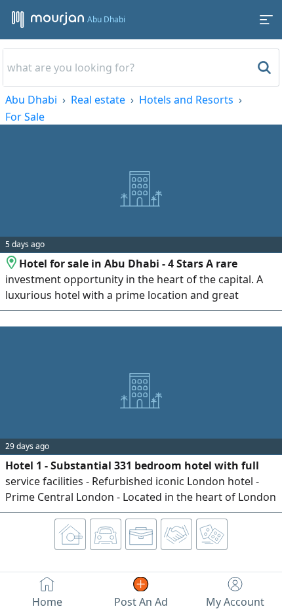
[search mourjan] (263, 68)
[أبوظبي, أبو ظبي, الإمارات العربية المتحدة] (12, 263)
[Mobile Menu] (266, 19)
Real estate (98, 99)
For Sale (25, 116)
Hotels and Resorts (186, 99)
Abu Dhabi (31, 99)
